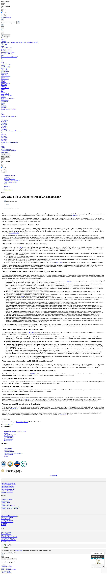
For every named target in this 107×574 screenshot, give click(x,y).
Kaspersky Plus (5, 504)
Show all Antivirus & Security (9, 57)
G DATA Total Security (7, 490)
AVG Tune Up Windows (7, 538)
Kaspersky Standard (6, 502)
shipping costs (18, 550)
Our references (8, 450)
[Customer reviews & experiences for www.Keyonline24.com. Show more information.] (97, 560)
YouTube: (53, 475)
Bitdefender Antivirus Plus (8, 483)
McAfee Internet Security (7, 522)
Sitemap (6, 456)
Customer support (8, 454)
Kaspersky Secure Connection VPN (10, 507)
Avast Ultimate (5, 501)
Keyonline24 (14, 408)
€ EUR (4, 16)
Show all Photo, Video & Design (9, 142)
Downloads (35, 42)
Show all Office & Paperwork (9, 116)
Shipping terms (8, 440)
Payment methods (23, 42)
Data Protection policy (10, 434)
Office (12, 389)
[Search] (18, 22)
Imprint (6, 433)
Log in (2, 39)
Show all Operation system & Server (10, 130)
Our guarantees (8, 448)
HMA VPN (4, 523)
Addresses (16, 42)
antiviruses (63, 414)
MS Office (74, 215)
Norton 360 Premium (6, 535)
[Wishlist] (2, 31)
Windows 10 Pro (5, 541)
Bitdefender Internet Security (8, 484)
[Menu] (2, 19)
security (28, 399)
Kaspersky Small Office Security (9, 508)
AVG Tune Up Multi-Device (8, 540)
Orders (30, 42)
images (69, 281)
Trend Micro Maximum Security (9, 537)
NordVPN (3, 525)
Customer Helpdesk (21, 422)
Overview (3, 42)
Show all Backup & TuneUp (8, 109)
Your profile (9, 42)
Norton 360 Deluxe (6, 534)
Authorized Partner (9, 451)
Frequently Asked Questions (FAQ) (13, 453)
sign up (4, 41)
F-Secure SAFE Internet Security (9, 516)
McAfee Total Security (7, 520)
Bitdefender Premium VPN (8, 489)
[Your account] (2, 33)
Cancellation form (8, 437)
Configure (14, 559)
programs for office (14, 233)
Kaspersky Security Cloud (8, 505)
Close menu (6, 36)
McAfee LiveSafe (5, 519)
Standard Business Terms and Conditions (15, 431)
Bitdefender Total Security (8, 486)
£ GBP (4, 12)
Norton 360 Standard (6, 532)
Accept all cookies (5, 559)
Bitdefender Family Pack (7, 487)
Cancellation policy (9, 436)
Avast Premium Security (7, 499)
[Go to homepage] (6, 17)
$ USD (4, 14)
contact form (9, 424)
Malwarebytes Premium (7, 492)
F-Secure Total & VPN (7, 517)
